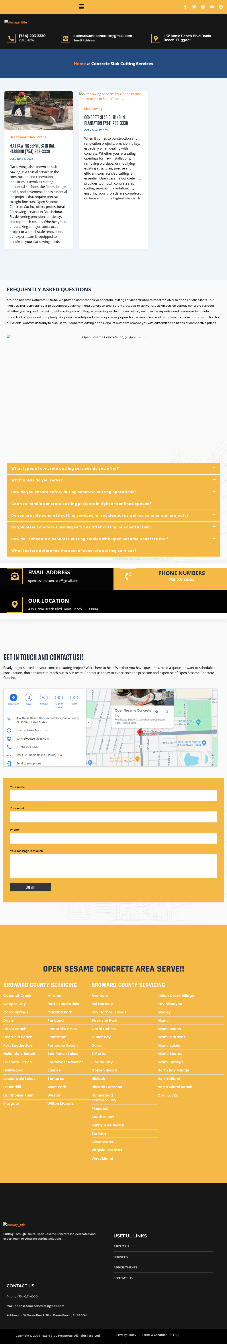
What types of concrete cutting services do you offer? (65, 468)
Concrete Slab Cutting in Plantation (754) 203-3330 (106, 120)
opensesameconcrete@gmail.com (102, 36)
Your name (17, 787)
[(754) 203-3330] (11, 38)
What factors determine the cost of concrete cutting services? (74, 550)
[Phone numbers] (128, 576)
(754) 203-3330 (32, 36)
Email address (49, 572)
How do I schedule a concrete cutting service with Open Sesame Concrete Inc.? (89, 539)
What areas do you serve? (37, 480)
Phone (14, 829)
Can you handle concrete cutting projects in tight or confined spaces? (81, 503)
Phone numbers (181, 573)
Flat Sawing (18, 137)
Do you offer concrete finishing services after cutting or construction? (81, 527)
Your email (17, 808)
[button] (81, 7)
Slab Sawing (37, 137)
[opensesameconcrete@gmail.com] (65, 38)
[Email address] (15, 576)
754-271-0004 (181, 580)
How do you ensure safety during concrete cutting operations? (74, 492)
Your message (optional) (26, 851)
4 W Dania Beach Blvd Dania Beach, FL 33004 (63, 609)
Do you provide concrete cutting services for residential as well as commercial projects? (100, 515)
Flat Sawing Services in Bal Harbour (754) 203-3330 (32, 148)
